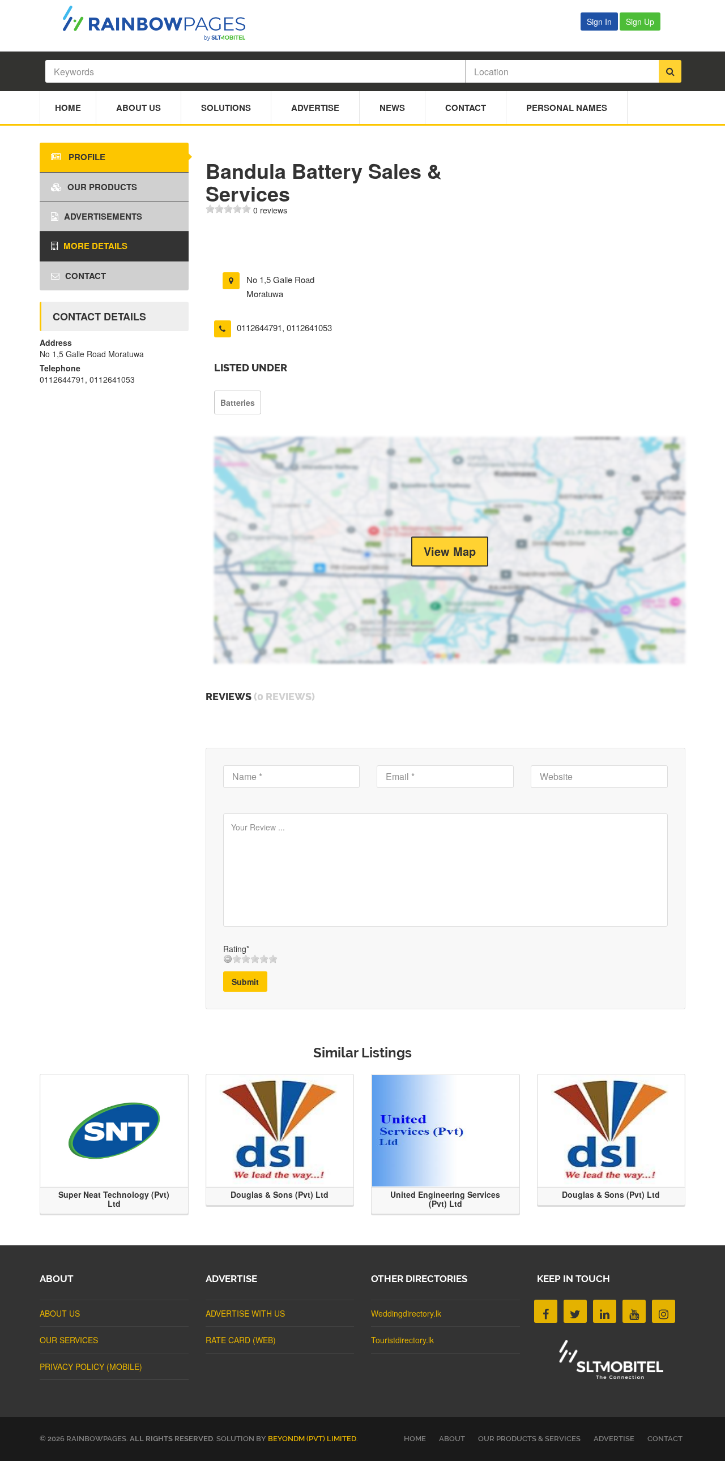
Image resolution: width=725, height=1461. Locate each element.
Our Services (69, 1340)
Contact (465, 107)
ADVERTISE (614, 1438)
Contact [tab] (85, 275)
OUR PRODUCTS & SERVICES (529, 1438)
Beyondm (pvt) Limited (312, 1438)
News (392, 107)
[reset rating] (227, 958)
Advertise (315, 107)
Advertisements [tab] (103, 216)
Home (68, 107)
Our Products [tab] (102, 187)
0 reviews (270, 210)
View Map (450, 551)
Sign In (599, 21)
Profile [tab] (85, 157)
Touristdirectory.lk (402, 1340)
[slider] (228, 208)
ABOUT (452, 1438)
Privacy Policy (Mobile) (91, 1366)
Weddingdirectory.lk (406, 1313)
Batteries (237, 402)
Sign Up (640, 21)
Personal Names (566, 107)
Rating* (236, 948)
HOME (415, 1438)
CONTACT (665, 1438)
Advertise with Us (245, 1313)
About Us (138, 107)
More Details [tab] (95, 245)
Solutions (226, 107)
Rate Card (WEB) (241, 1340)
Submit (245, 981)
